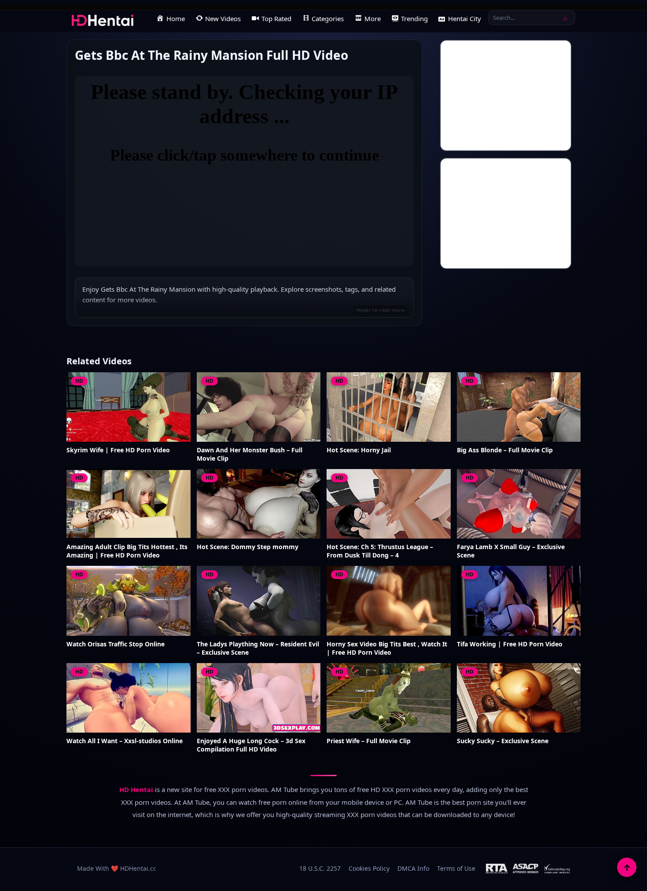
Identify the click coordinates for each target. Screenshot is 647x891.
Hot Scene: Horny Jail (359, 450)
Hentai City (464, 18)
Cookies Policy (369, 868)
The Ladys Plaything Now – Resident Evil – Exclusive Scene (258, 648)
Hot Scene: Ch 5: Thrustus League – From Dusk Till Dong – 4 (380, 551)
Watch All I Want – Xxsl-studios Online (124, 741)
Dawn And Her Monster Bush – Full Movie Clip (249, 454)
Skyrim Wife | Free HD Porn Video (118, 450)
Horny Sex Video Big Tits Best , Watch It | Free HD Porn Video (387, 648)
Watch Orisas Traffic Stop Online (115, 644)
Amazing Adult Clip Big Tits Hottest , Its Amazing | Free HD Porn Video (126, 551)
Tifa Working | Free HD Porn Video (509, 644)
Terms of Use (456, 868)
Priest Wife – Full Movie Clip (369, 741)
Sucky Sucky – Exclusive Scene (502, 741)
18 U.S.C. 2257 (320, 868)
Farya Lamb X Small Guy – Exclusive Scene (511, 551)
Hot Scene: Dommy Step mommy (247, 547)
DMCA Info (413, 868)
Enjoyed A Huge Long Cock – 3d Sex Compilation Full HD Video (251, 745)
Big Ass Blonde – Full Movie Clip (505, 450)
